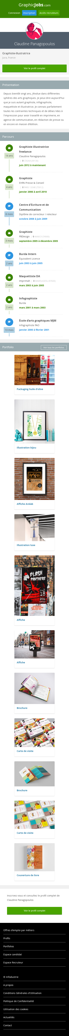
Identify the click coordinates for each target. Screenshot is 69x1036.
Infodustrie (12, 977)
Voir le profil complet (34, 68)
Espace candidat (12, 954)
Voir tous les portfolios (53, 347)
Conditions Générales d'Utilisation (22, 993)
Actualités (8, 1017)
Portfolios (8, 946)
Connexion (14, 12)
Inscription (29, 12)
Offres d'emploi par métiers (18, 930)
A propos (8, 985)
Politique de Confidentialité (18, 1001)
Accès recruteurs (49, 12)
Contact (7, 1025)
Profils (6, 938)
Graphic (35, 5)
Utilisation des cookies (15, 1009)
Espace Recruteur (13, 962)
